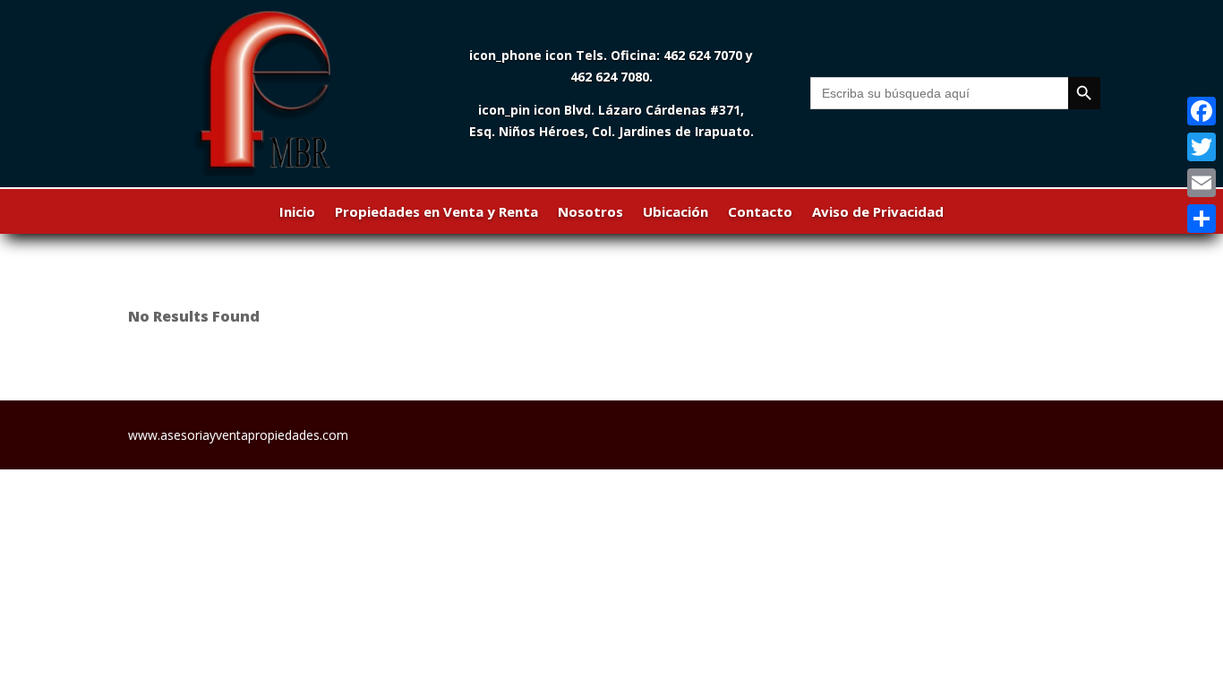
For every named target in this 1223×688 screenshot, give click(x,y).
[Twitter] (1201, 147)
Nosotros (590, 212)
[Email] (1201, 183)
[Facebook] (1201, 111)
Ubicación (675, 212)
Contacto (760, 212)
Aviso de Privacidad (878, 212)
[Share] (1201, 218)
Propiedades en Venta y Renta (436, 212)
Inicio (297, 212)
